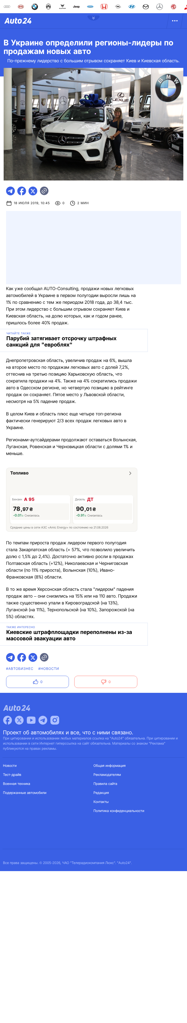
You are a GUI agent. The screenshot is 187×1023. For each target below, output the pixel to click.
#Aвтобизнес (19, 669)
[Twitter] (19, 720)
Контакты (101, 802)
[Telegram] (42, 720)
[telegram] (10, 191)
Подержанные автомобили (25, 793)
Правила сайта (105, 784)
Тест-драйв (12, 775)
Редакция (101, 793)
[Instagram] (54, 720)
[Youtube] (31, 720)
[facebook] (21, 191)
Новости (10, 766)
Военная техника (16, 784)
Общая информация (110, 766)
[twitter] (32, 191)
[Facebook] (7, 720)
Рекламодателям (107, 775)
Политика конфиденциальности (119, 811)
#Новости (48, 669)
